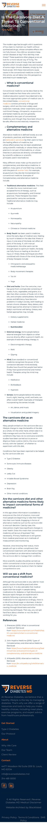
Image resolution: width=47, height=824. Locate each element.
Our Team (6, 750)
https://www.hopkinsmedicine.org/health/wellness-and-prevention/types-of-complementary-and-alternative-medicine (25, 650)
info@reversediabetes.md (15, 774)
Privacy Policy (9, 817)
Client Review (8, 754)
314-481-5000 (8, 778)
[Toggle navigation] (44, 5)
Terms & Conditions (28, 817)
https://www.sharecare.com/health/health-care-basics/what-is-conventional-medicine (25, 633)
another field (22, 170)
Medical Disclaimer (30, 802)
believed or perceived (15, 140)
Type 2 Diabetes (10, 729)
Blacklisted (35, 807)
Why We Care (8, 745)
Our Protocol (8, 733)
